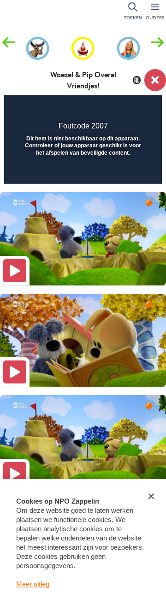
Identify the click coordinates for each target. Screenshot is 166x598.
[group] (37, 47)
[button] (157, 47)
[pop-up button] (108, 108)
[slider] (81, 171)
